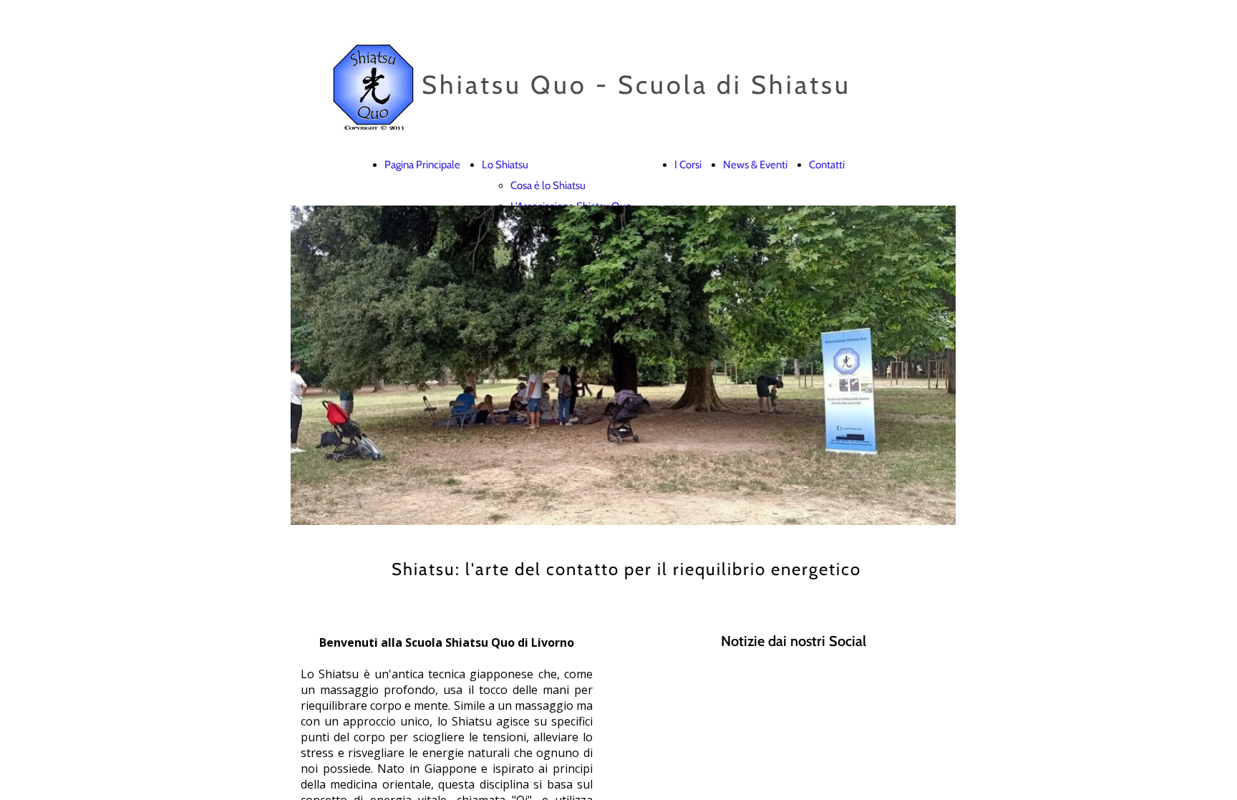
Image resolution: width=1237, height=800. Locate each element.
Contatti (827, 164)
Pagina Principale (422, 164)
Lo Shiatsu (505, 164)
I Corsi (688, 164)
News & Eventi (755, 164)
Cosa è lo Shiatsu (548, 185)
